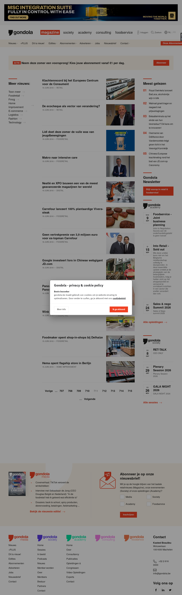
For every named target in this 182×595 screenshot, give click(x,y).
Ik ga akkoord (119, 309)
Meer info (61, 309)
